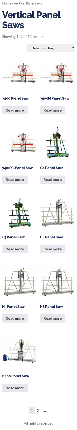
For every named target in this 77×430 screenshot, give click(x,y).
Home (6, 3)
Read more (15, 110)
